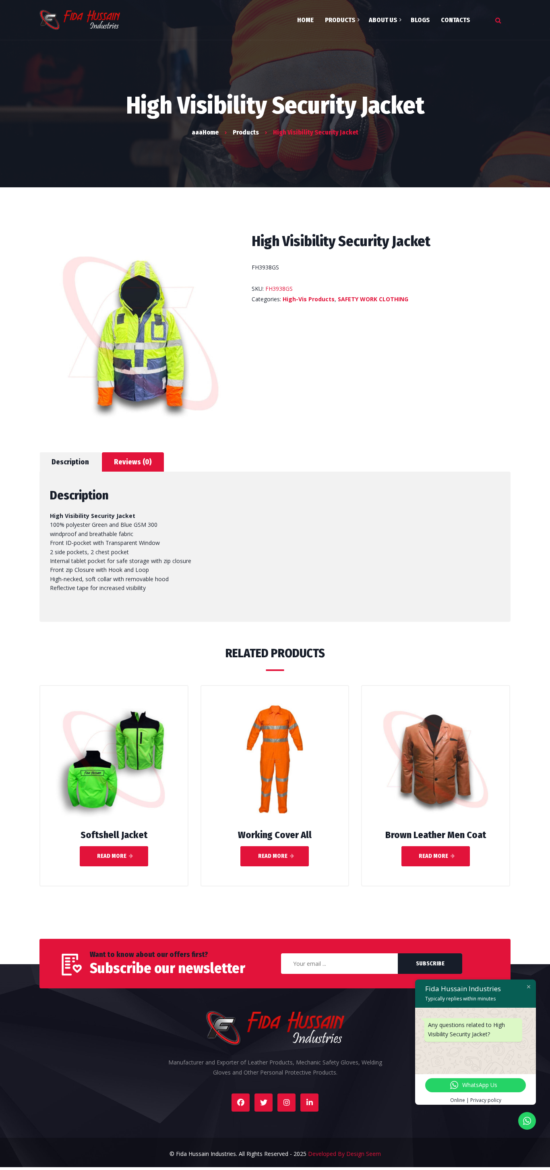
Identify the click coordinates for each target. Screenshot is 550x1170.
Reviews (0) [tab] (133, 462)
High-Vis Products (309, 299)
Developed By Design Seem (344, 1154)
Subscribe (430, 963)
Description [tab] (70, 462)
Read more (111, 856)
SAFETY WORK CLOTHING (373, 299)
